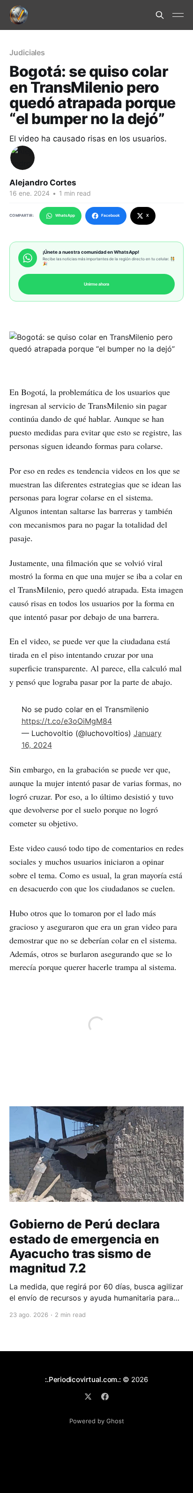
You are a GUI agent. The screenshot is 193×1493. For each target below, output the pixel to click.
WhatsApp (65, 215)
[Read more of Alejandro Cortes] (22, 158)
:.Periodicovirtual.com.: (83, 1379)
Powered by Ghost (96, 1421)
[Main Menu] (178, 15)
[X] (88, 1396)
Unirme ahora (96, 284)
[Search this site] (159, 14)
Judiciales (27, 52)
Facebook (110, 215)
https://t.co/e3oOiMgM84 (67, 721)
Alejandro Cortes (42, 182)
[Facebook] (105, 1396)
